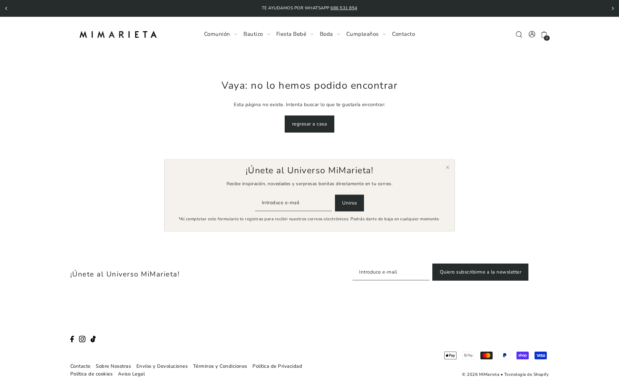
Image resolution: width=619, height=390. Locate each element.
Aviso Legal (131, 374)
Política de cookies (91, 374)
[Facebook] (72, 339)
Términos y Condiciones (220, 366)
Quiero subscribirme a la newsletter (481, 272)
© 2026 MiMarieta (480, 374)
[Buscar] (519, 34)
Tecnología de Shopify (526, 374)
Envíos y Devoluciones (162, 366)
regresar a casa (309, 124)
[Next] (612, 8)
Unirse (349, 203)
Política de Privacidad (277, 366)
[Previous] (6, 8)
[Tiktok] (93, 339)
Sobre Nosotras (113, 366)
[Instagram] (82, 339)
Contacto (80, 366)
